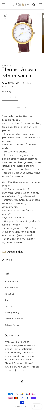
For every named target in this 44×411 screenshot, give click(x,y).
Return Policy (12, 287)
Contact (9, 306)
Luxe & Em (25, 407)
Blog (7, 300)
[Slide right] (27, 60)
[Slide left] (16, 60)
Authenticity (11, 281)
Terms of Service (14, 318)
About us (9, 293)
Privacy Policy (12, 312)
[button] (3, 4)
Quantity (6, 91)
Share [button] (9, 259)
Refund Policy (12, 325)
